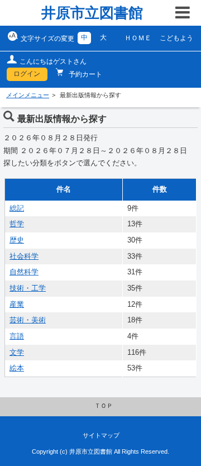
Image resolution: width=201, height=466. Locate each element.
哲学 (16, 224)
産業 (16, 304)
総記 (16, 208)
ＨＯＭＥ (138, 38)
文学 (16, 352)
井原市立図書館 (92, 13)
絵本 (16, 368)
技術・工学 (27, 288)
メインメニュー (27, 95)
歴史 (16, 240)
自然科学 (24, 272)
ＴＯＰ (103, 405)
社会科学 (24, 256)
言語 (16, 336)
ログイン (26, 74)
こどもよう (176, 38)
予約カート (84, 74)
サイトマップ (101, 435)
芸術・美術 (27, 320)
